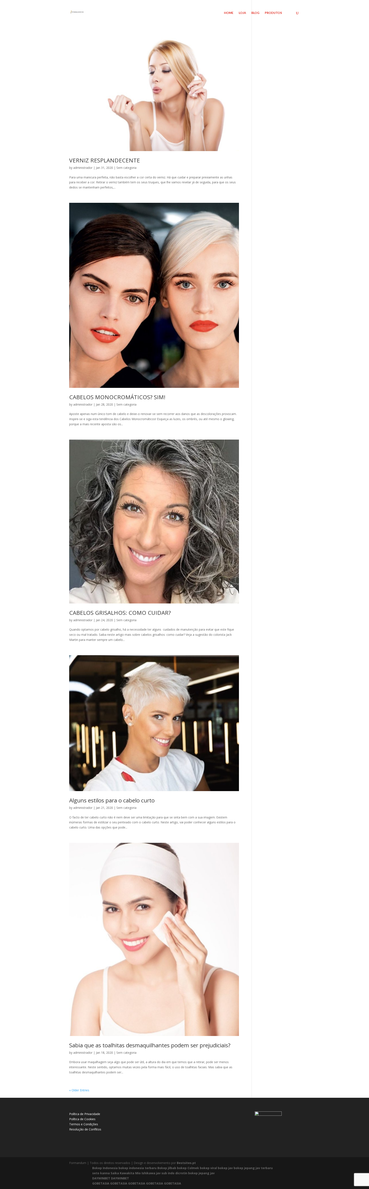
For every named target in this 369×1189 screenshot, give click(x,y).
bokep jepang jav (201, 1173)
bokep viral (208, 1168)
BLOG (255, 13)
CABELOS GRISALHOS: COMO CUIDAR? (120, 613)
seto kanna (101, 1173)
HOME (228, 13)
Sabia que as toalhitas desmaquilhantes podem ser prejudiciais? (149, 1045)
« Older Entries (79, 1090)
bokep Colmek (188, 1168)
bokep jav (225, 1168)
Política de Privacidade (84, 1114)
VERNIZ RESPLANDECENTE (104, 160)
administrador (82, 168)
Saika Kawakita (122, 1173)
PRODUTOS (273, 13)
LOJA (242, 13)
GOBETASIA (100, 1183)
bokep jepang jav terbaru (253, 1168)
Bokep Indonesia (105, 1168)
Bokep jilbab (166, 1168)
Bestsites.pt (186, 1163)
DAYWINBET (101, 1178)
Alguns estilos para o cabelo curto (112, 800)
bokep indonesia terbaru (138, 1168)
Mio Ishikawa (145, 1173)
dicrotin (181, 1173)
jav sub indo (165, 1173)
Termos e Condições (83, 1124)
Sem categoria (126, 168)
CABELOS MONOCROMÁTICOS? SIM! (117, 397)
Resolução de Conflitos (85, 1129)
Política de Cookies (82, 1119)
